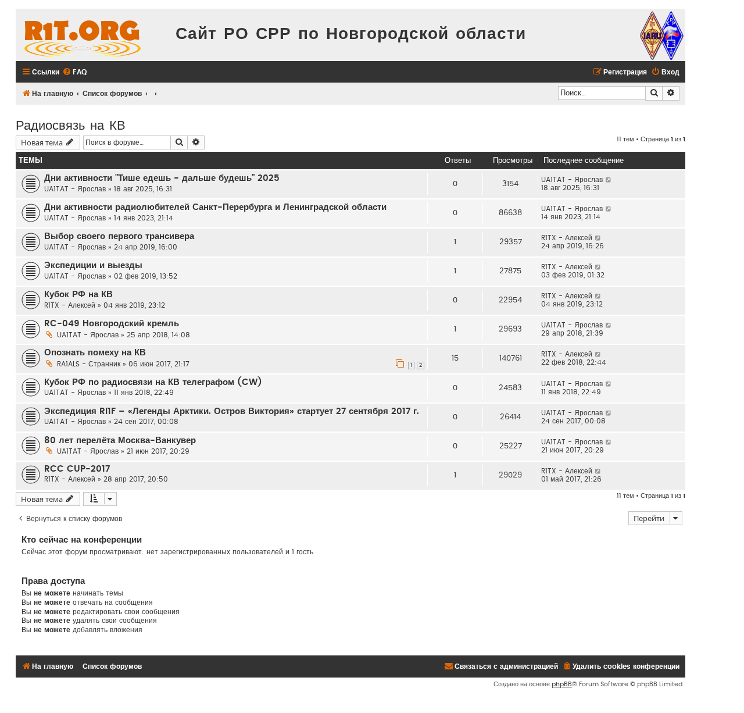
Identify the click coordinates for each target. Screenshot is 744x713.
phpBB (562, 684)
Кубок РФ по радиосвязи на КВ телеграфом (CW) (153, 382)
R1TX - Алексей (566, 237)
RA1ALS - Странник (88, 364)
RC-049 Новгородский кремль (111, 323)
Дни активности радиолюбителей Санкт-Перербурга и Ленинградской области (215, 207)
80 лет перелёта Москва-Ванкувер (120, 440)
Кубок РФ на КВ (78, 294)
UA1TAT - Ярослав (75, 189)
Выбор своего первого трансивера (119, 236)
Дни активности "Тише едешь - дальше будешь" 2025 (162, 178)
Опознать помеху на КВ (95, 352)
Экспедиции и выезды (93, 265)
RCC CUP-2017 (77, 469)
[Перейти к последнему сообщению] (609, 179)
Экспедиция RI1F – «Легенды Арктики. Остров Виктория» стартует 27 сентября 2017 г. (231, 411)
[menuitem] (74, 72)
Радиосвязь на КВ (71, 124)
